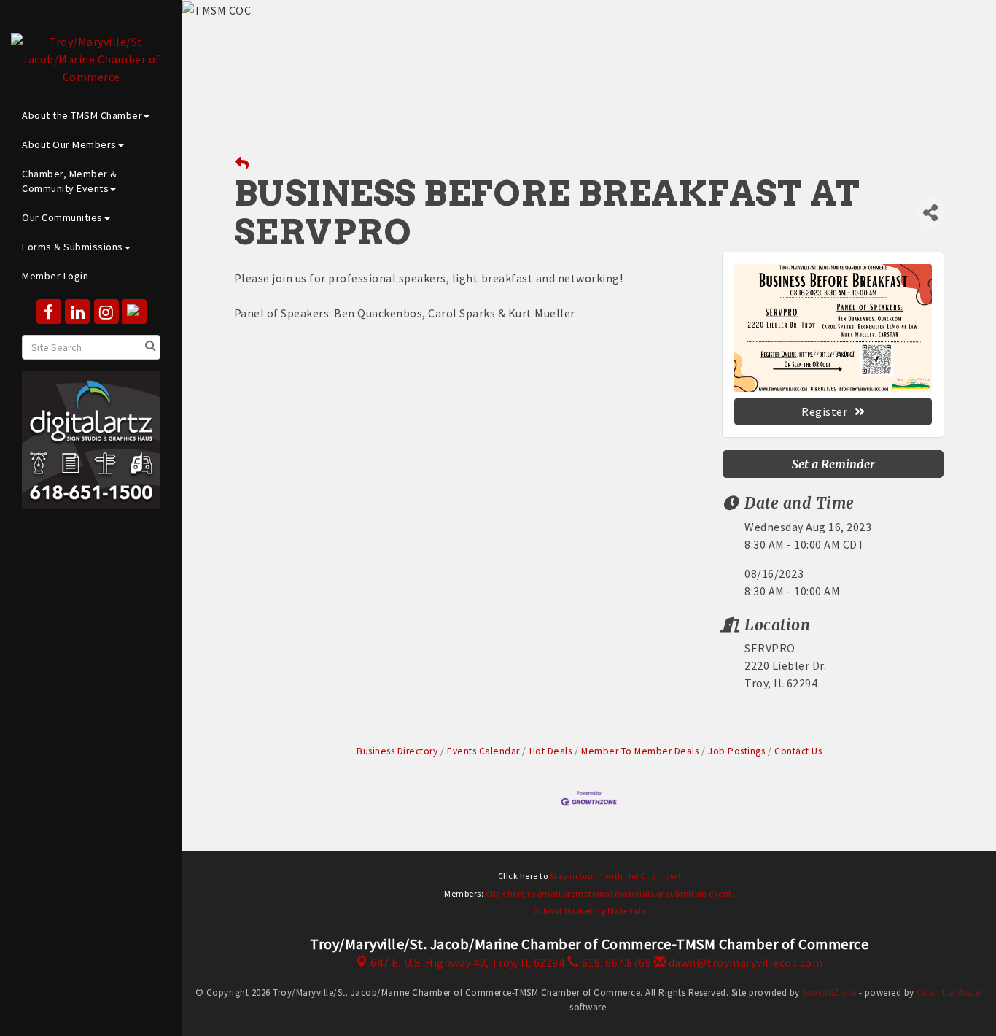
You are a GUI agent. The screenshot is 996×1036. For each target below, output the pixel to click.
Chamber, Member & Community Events (69, 181)
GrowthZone (829, 992)
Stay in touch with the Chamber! (615, 875)
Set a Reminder (833, 464)
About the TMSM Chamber (82, 115)
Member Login (55, 275)
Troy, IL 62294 (467, 962)
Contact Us (798, 751)
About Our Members (69, 144)
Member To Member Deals (640, 751)
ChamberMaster (950, 992)
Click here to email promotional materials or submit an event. (610, 893)
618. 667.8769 (615, 962)
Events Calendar (483, 751)
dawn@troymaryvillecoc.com (744, 962)
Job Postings (736, 751)
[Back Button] (242, 163)
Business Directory (397, 751)
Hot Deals (550, 751)
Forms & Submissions (72, 246)
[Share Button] (930, 212)
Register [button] (824, 411)
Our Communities (62, 217)
